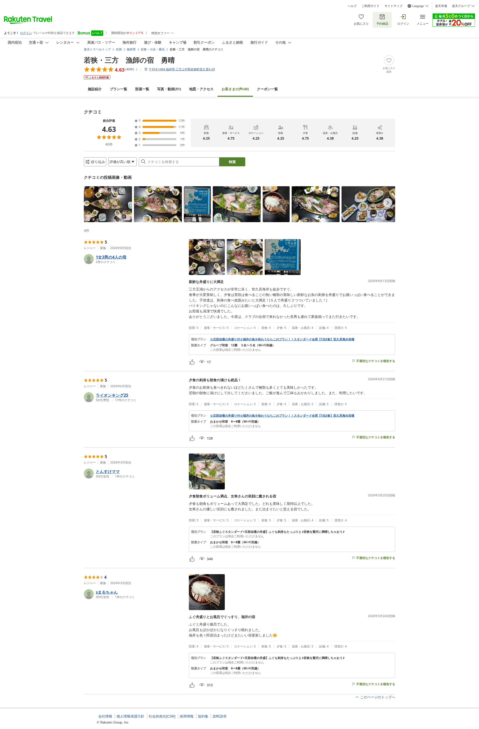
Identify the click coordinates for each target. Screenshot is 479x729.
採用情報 (187, 716)
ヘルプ (352, 6)
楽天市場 (441, 6)
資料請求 (220, 716)
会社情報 (105, 716)
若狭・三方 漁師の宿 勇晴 (129, 60)
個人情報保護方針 (130, 716)
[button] (108, 204)
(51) (169, 89)
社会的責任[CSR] (162, 716)
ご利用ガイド (370, 6)
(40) (235, 89)
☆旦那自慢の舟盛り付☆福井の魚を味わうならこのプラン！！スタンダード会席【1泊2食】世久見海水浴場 (282, 339)
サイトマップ (393, 6)
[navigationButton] (387, 202)
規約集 (203, 716)
